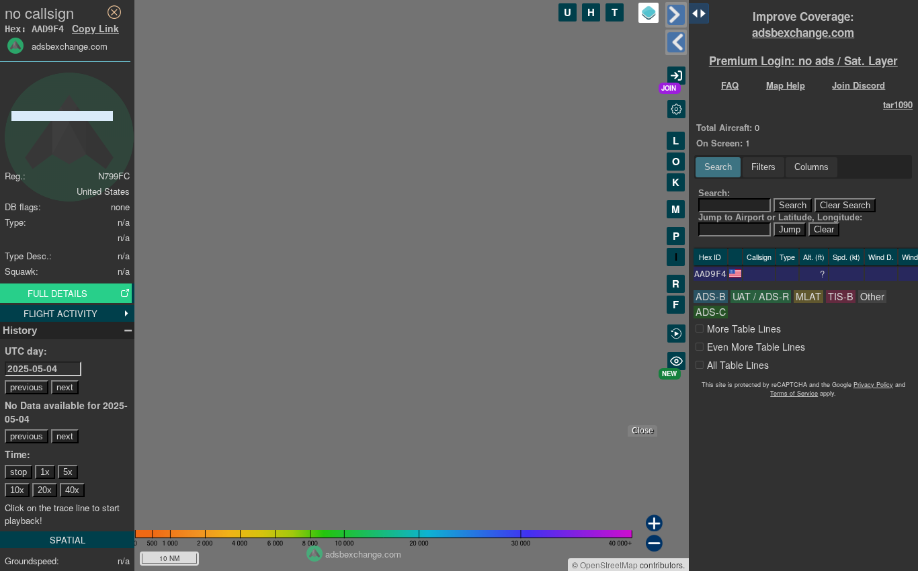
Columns (811, 167)
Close (642, 430)
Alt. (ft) (814, 257)
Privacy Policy (873, 384)
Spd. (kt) (846, 257)
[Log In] (676, 76)
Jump (789, 229)
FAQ (730, 85)
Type (787, 257)
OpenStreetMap (609, 564)
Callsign (759, 257)
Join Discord (858, 85)
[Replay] (676, 333)
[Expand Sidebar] (676, 42)
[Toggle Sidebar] (676, 15)
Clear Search (845, 205)
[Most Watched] (676, 361)
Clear (824, 229)
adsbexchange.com (803, 32)
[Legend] (648, 13)
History (20, 330)
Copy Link (95, 28)
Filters (763, 167)
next (64, 387)
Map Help (785, 85)
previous (26, 387)
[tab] (718, 167)
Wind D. (881, 257)
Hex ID (710, 257)
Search (718, 167)
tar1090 (898, 104)
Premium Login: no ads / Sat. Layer (803, 60)
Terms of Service (794, 393)
